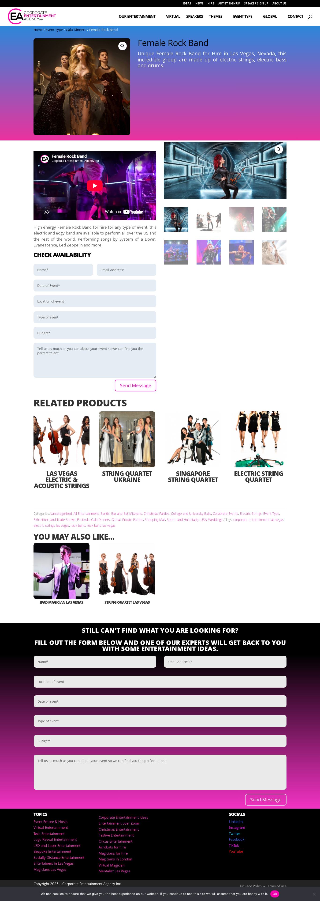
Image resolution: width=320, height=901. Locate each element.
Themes (215, 17)
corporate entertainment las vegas (258, 519)
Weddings (215, 519)
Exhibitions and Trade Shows (54, 519)
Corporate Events (225, 513)
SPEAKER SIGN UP (256, 3)
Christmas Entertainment (119, 829)
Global (270, 17)
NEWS (199, 3)
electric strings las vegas (51, 525)
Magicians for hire (113, 853)
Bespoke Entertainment (52, 851)
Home (38, 29)
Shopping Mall (155, 519)
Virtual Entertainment (50, 827)
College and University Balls (191, 513)
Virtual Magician (112, 865)
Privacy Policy (251, 886)
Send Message (135, 385)
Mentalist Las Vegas (114, 871)
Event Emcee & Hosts (50, 821)
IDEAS (187, 3)
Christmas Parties (156, 513)
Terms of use (276, 886)
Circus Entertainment (115, 841)
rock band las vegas (101, 525)
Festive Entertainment (116, 835)
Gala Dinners (76, 29)
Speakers (194, 17)
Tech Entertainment (48, 833)
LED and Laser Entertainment (56, 845)
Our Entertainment (137, 17)
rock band (78, 525)
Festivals (83, 519)
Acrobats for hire (112, 847)
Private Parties (132, 519)
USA (204, 519)
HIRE (211, 3)
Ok (275, 894)
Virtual (173, 17)
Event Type (242, 17)
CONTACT (295, 17)
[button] (122, 46)
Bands (105, 513)
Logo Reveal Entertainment (55, 839)
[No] (314, 894)
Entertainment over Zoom (119, 823)
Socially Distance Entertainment (58, 857)
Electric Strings (251, 513)
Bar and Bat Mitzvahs (126, 513)
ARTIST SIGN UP (229, 3)
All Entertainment (86, 513)
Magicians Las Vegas (49, 869)
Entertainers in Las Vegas (53, 863)
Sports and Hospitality (183, 519)
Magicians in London (115, 859)
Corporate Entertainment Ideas (123, 817)
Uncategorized (61, 513)
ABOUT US (279, 3)
